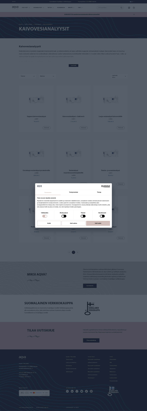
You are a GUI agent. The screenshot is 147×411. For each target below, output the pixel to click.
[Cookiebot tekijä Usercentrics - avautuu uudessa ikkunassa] (102, 186)
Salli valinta (73, 223)
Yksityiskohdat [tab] (73, 192)
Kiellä (49, 223)
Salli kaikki (98, 223)
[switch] (63, 216)
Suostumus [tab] (48, 192)
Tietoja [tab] (99, 192)
